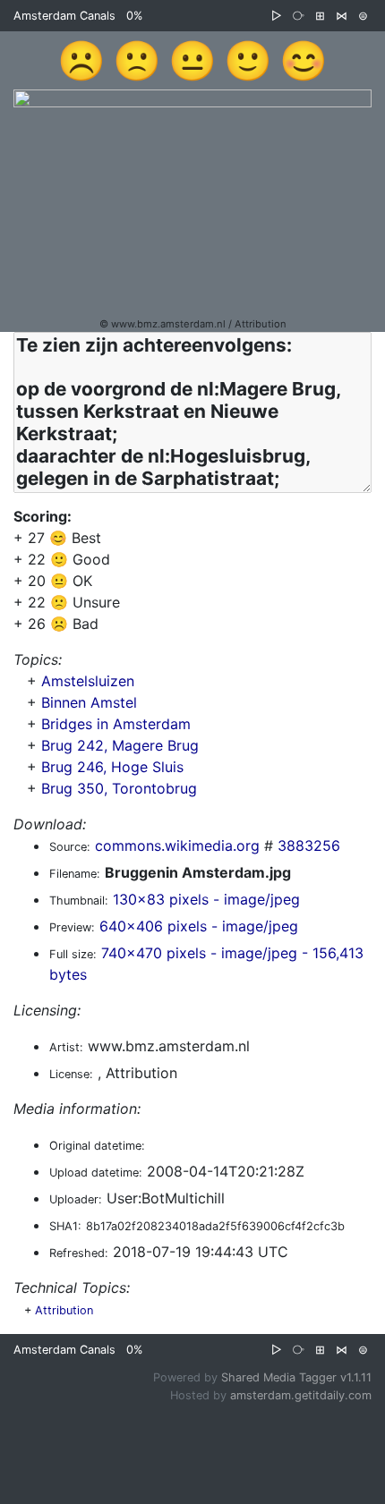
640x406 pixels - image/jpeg (198, 926)
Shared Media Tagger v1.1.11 (296, 1377)
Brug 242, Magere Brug (120, 745)
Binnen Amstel (89, 702)
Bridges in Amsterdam (116, 724)
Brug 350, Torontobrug (119, 788)
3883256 (309, 845)
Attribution (64, 1310)
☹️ (81, 60)
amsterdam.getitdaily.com (301, 1395)
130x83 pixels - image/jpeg (206, 899)
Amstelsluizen (87, 681)
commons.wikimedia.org (177, 845)
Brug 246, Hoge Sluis (112, 767)
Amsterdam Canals (64, 15)
